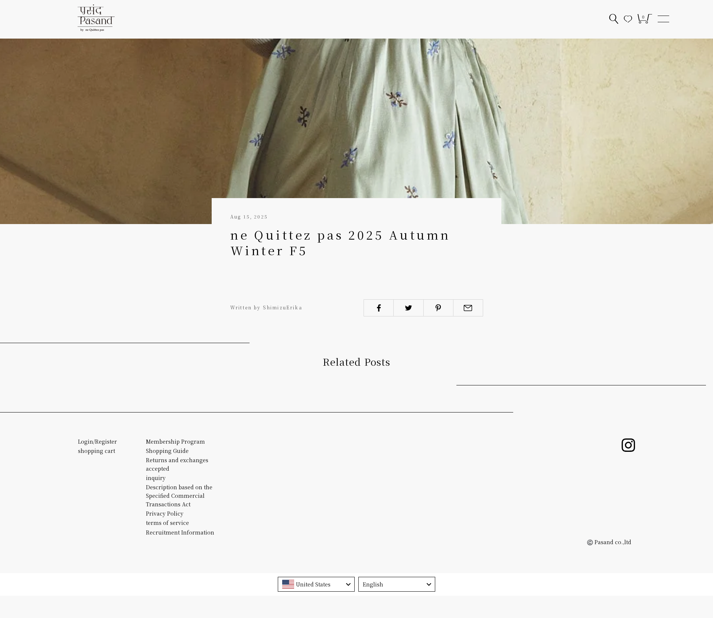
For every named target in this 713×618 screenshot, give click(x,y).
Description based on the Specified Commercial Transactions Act (179, 495)
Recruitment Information (180, 532)
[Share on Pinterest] (438, 308)
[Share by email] (468, 308)
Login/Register (97, 441)
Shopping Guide (167, 450)
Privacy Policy (164, 513)
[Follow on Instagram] (628, 445)
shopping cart (96, 450)
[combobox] (316, 584)
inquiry (156, 477)
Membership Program (175, 441)
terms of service (167, 522)
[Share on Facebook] (378, 308)
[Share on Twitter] (408, 308)
